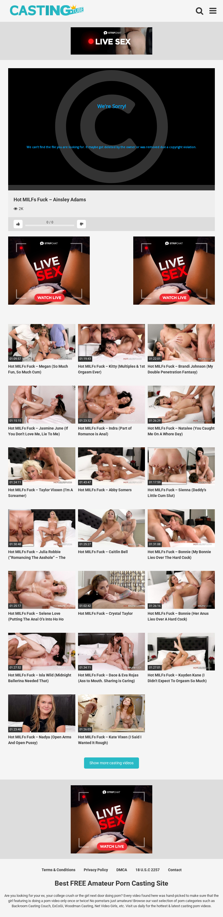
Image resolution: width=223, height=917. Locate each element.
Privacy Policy (96, 870)
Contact (175, 870)
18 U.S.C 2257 (147, 870)
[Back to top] (204, 900)
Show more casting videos (111, 763)
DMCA (121, 870)
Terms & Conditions (58, 870)
